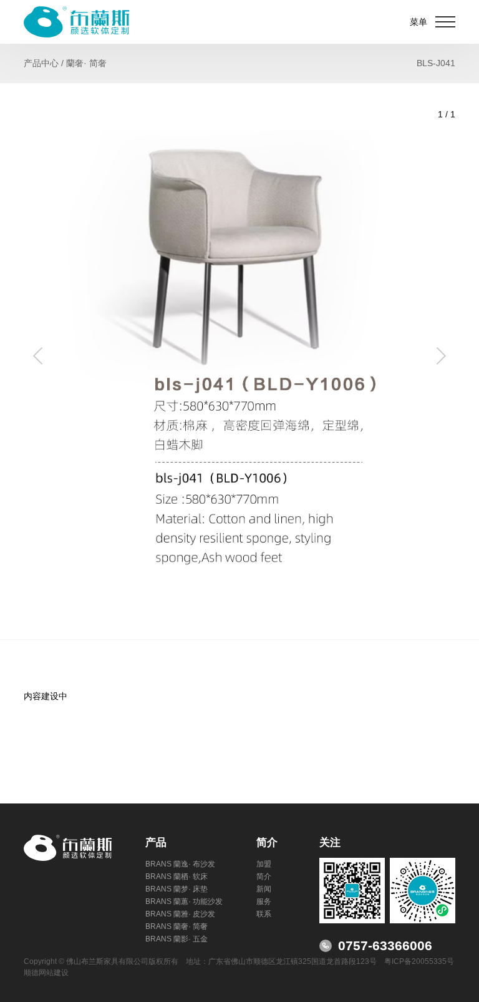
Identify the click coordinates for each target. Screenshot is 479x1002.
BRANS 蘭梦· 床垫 (176, 889)
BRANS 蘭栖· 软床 (176, 876)
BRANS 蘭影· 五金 (176, 939)
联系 (263, 914)
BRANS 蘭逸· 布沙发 (180, 864)
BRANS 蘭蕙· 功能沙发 (184, 901)
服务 (263, 901)
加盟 (263, 864)
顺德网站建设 (46, 972)
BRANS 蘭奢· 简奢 (176, 926)
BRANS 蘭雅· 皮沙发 (180, 914)
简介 (263, 876)
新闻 (263, 889)
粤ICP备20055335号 (419, 961)
